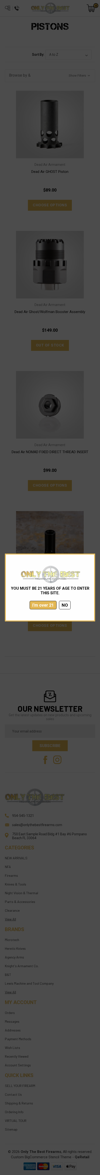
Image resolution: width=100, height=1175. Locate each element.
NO (65, 605)
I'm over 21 (43, 605)
